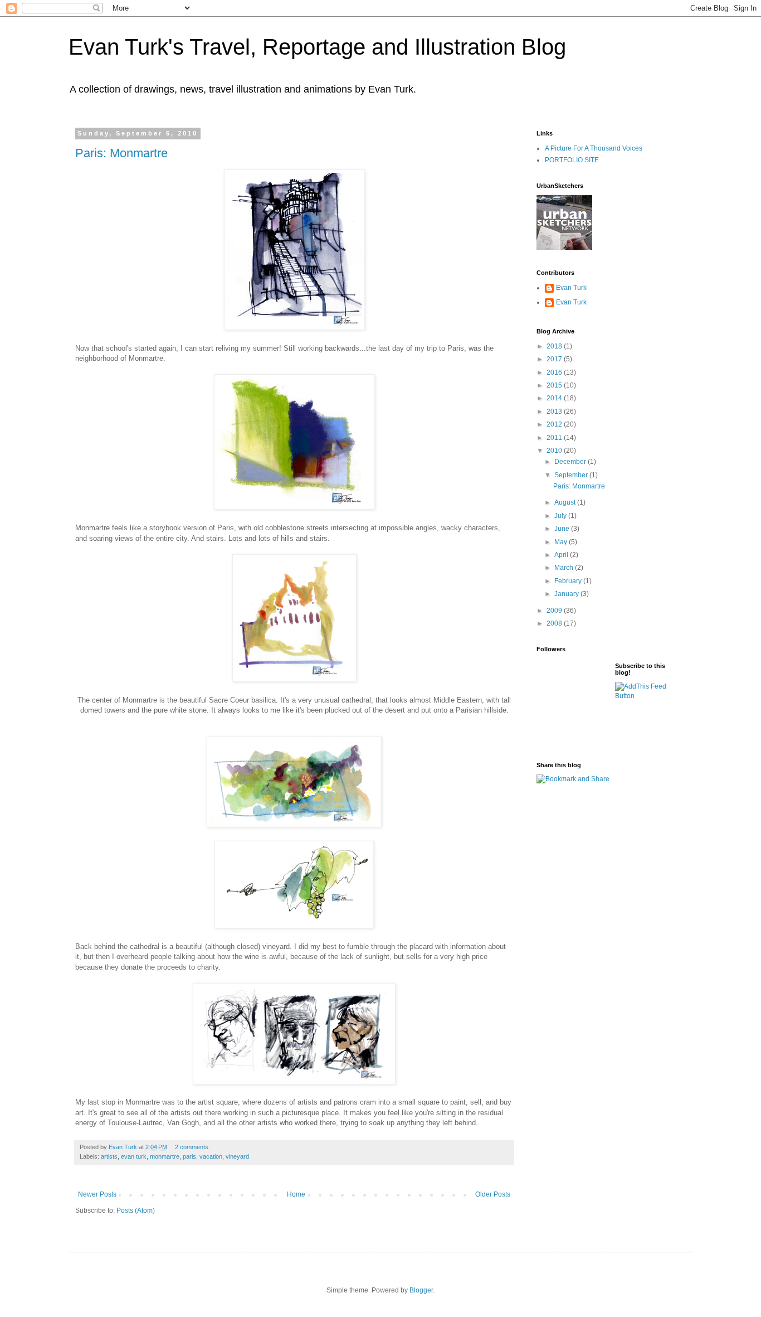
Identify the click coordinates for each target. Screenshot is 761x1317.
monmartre (164, 1156)
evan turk (134, 1156)
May (561, 542)
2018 (555, 346)
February (568, 581)
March (564, 568)
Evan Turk (571, 288)
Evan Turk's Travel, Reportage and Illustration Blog (317, 47)
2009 (555, 610)
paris (189, 1156)
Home (296, 1194)
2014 (555, 398)
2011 (555, 438)
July (561, 516)
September (571, 475)
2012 (555, 424)
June (562, 528)
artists (109, 1156)
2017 (555, 359)
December (571, 462)
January (567, 594)
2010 (555, 450)
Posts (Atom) (135, 1210)
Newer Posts (97, 1194)
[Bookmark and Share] (572, 779)
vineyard (237, 1156)
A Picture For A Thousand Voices (593, 148)
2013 (555, 411)
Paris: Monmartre (121, 153)
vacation (210, 1156)
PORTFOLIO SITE (572, 160)
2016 (555, 372)
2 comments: (193, 1147)
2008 (555, 623)
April (562, 555)
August (565, 502)
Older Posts (492, 1194)
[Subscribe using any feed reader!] (645, 696)
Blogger (421, 1290)
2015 (555, 385)
